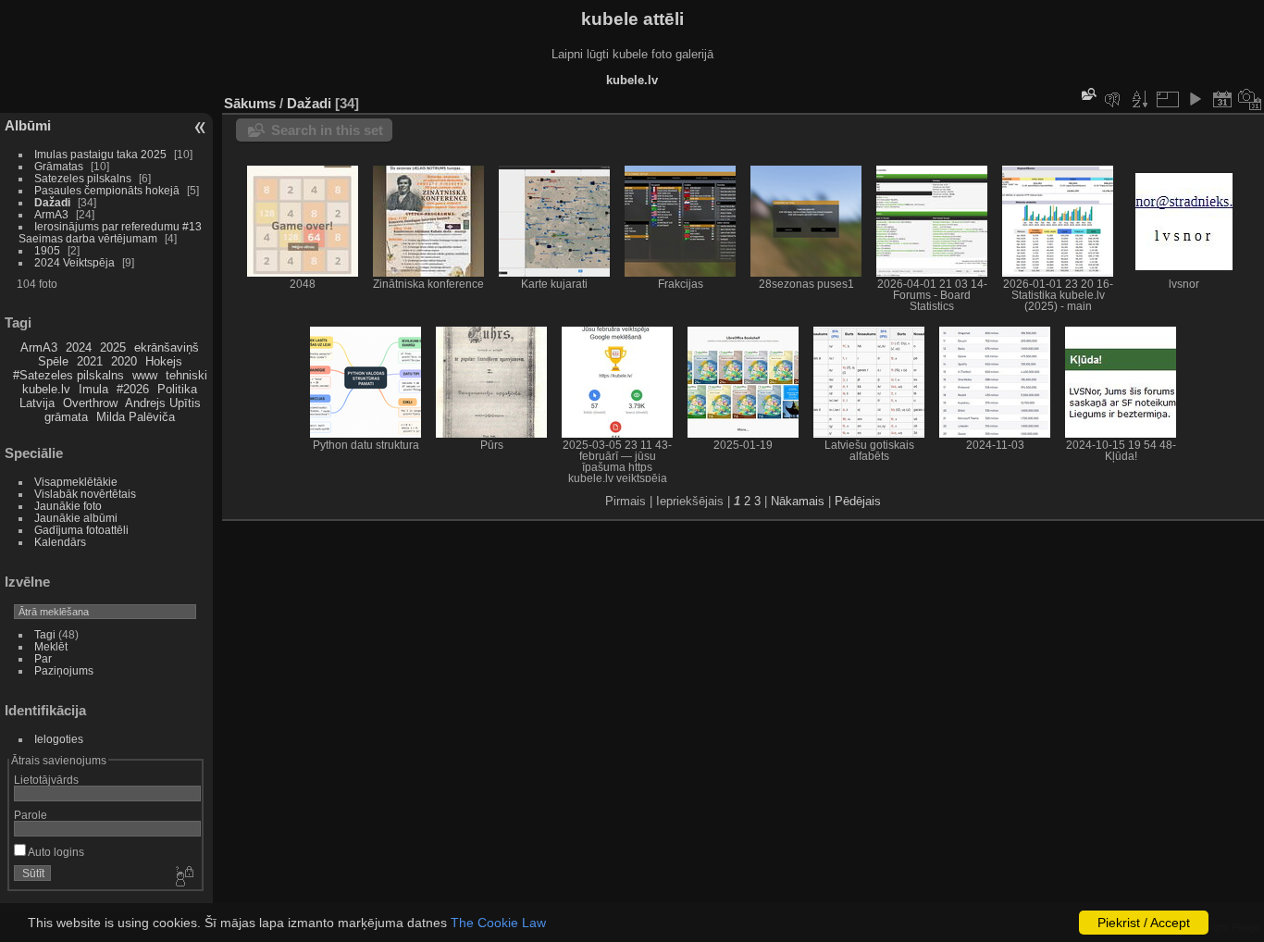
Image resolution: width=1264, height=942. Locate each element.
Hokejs (163, 361)
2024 (79, 347)
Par (43, 658)
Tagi (45, 634)
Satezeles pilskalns (82, 178)
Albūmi (28, 125)
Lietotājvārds (46, 780)
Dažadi (52, 202)
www (144, 375)
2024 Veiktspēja (74, 262)
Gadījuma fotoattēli (81, 530)
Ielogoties (58, 739)
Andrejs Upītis (163, 403)
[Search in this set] (1087, 94)
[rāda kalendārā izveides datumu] (1250, 99)
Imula (93, 389)
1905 (47, 250)
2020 (124, 361)
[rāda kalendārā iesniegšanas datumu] (1222, 99)
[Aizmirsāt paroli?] (183, 877)
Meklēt (51, 646)
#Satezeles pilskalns (68, 375)
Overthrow (90, 403)
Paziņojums (63, 670)
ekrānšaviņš (166, 347)
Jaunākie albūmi (76, 518)
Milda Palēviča (135, 417)
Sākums (250, 103)
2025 (113, 347)
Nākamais (797, 501)
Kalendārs (60, 542)
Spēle (53, 361)
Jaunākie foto (68, 506)
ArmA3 (51, 214)
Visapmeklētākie (76, 482)
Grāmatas (58, 166)
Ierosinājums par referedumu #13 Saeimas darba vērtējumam (110, 232)
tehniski (186, 375)
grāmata (66, 417)
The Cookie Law (498, 922)
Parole (30, 815)
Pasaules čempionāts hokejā (107, 190)
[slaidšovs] (1195, 99)
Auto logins (55, 852)
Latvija (37, 403)
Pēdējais (858, 501)
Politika (177, 389)
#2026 (133, 389)
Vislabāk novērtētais (85, 494)
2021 (90, 361)
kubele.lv (46, 389)
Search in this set (327, 130)
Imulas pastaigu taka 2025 (100, 154)
